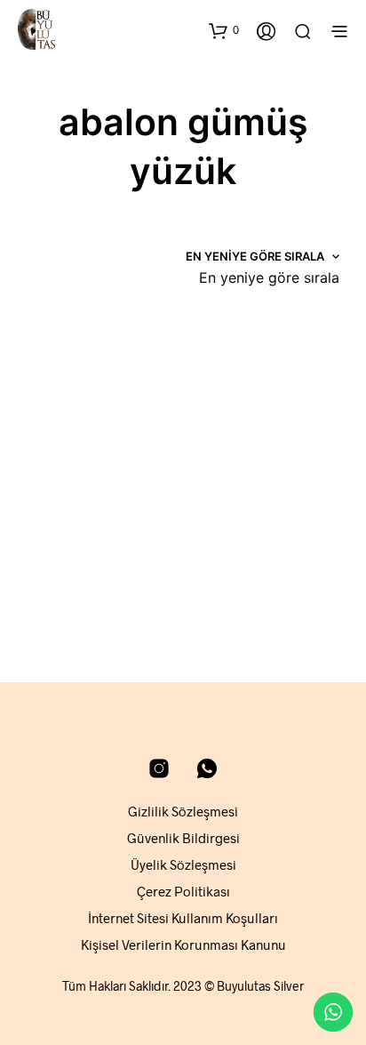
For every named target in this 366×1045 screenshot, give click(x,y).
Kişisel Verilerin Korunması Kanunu (183, 944)
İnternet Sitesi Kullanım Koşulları (183, 918)
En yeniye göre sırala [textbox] (269, 277)
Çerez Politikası (183, 891)
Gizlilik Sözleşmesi (183, 811)
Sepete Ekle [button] (67, 599)
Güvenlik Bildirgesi (183, 838)
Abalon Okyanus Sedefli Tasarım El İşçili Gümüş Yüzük (242, 540)
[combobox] (269, 277)
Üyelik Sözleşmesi (183, 864)
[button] (224, 30)
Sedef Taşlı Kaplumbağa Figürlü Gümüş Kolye (84, 540)
